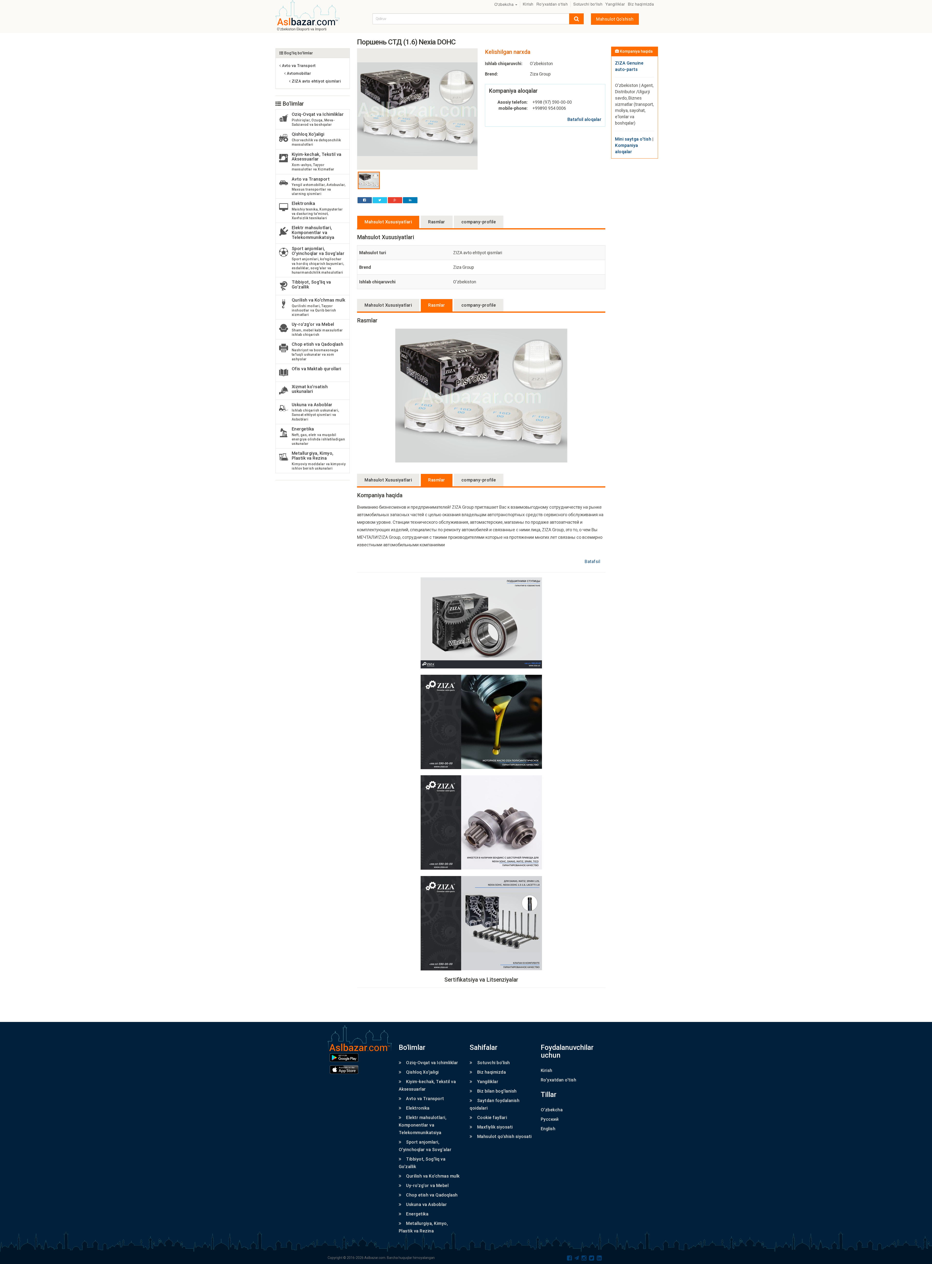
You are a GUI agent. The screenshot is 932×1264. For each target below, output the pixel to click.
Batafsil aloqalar (584, 119)
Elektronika (418, 1108)
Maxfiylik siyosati (495, 1126)
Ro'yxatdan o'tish (552, 4)
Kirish (528, 4)
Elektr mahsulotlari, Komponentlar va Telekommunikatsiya (423, 1125)
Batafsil (592, 561)
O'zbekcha (504, 4)
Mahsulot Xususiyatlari (388, 221)
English (548, 1128)
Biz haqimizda (641, 4)
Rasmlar (436, 221)
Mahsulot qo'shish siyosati (504, 1136)
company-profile (478, 221)
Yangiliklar (615, 4)
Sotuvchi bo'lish (587, 4)
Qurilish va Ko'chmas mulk (433, 1176)
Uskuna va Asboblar (426, 1204)
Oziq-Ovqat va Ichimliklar (432, 1062)
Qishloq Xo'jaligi (422, 1072)
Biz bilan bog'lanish (497, 1091)
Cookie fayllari (492, 1117)
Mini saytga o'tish (633, 139)
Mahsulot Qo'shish (615, 19)
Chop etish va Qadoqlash (432, 1194)
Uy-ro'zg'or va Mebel (427, 1185)
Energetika (417, 1213)
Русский (550, 1119)
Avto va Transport (425, 1098)
